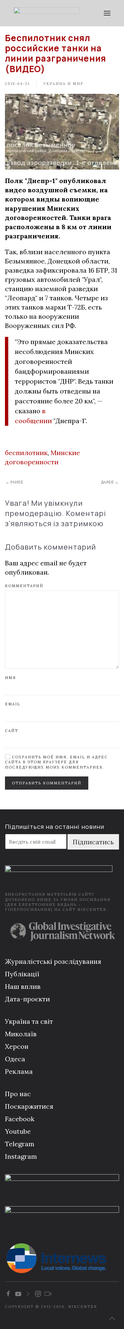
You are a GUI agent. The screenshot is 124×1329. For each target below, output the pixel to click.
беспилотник (26, 452)
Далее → (109, 482)
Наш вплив (23, 986)
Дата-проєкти (27, 999)
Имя (10, 677)
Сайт (11, 730)
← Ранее (14, 482)
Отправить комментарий (46, 783)
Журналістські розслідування (53, 961)
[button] (107, 13)
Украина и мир (63, 83)
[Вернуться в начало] (47, 13)
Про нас (18, 1094)
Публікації (22, 974)
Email (12, 704)
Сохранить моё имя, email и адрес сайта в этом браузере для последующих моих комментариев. (56, 762)
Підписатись (93, 842)
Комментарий (24, 585)
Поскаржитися (29, 1106)
